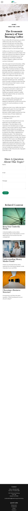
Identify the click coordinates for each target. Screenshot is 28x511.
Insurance (14, 510)
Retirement (14, 505)
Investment (14, 506)
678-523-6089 (15, 489)
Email (3, 172)
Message (4, 180)
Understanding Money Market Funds (12, 260)
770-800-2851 (16, 490)
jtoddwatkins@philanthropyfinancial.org (14, 498)
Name (4, 164)
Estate (14, 508)
